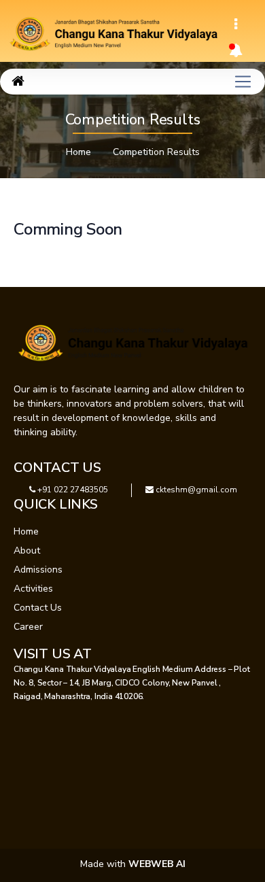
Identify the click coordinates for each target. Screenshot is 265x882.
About (27, 550)
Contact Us (38, 607)
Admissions (38, 569)
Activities (33, 588)
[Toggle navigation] (235, 24)
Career (28, 626)
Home (78, 152)
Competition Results (156, 152)
